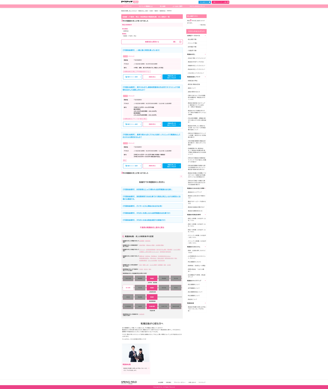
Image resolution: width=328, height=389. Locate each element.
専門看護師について (194, 288)
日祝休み (147, 256)
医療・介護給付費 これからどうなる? (197, 251)
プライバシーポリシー (180, 382)
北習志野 (141, 314)
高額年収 (141, 256)
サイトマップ (202, 382)
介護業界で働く (192, 50)
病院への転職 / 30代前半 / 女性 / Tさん (197, 219)
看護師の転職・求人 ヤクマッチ (129, 10)
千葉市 (141, 269)
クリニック (142, 249)
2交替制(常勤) (160, 245)
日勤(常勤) (142, 245)
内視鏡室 (160, 264)
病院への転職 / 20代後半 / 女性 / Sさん (197, 225)
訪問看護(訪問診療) (165, 251)
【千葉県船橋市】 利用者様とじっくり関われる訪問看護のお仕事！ (148, 189)
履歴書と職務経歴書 (194, 84)
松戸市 (146, 269)
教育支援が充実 (169, 258)
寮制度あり (153, 258)
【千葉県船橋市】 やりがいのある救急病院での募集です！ (144, 220)
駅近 (176, 258)
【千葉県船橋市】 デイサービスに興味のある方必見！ (142, 206)
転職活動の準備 (192, 80)
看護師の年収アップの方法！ (196, 62)
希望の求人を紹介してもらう (171, 77)
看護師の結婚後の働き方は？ (196, 207)
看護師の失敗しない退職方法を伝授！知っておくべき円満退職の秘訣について (197, 127)
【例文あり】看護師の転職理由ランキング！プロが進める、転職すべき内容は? (197, 160)
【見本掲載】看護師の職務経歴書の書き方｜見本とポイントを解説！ (197, 143)
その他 (169, 264)
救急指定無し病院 (161, 249)
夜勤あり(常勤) (150, 245)
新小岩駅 (128, 287)
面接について (192, 88)
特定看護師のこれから (194, 262)
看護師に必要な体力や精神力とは (196, 197)
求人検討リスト (204, 2)
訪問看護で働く (192, 47)
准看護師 (147, 240)
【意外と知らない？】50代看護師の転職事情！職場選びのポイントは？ (196, 97)
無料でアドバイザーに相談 (220, 2)
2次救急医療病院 (150, 249)
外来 (140, 264)
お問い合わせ (192, 382)
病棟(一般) (146, 264)
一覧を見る (202, 25)
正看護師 (141, 240)
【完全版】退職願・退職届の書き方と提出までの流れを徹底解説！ (197, 120)
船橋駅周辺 (162, 10)
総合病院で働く (192, 39)
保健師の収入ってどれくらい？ (196, 65)
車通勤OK (154, 256)
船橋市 (156, 10)
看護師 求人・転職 (143, 10)
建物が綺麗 (160, 258)
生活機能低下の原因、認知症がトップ (196, 276)
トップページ (127, 6)
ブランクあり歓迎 (152, 260)
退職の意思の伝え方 (194, 92)
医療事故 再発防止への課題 (196, 265)
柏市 (150, 269)
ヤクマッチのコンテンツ (197, 6)
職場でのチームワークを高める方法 (197, 202)
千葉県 (151, 10)
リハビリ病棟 (153, 264)
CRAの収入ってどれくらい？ (196, 73)
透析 (165, 264)
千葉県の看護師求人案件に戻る (152, 227)
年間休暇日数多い (144, 258)
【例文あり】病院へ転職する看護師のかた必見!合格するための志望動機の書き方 (196, 182)
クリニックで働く (192, 43)
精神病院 (169, 249)
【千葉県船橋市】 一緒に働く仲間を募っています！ (141, 50)
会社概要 (160, 382)
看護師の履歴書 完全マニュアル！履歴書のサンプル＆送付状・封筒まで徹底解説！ (196, 105)
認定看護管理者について (195, 292)
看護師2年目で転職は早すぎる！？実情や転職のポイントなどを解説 (197, 112)
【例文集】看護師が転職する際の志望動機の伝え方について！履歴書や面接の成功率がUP (197, 167)
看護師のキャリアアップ (195, 192)
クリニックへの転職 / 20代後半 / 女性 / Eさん (197, 236)
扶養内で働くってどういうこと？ (197, 58)
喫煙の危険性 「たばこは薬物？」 (196, 270)
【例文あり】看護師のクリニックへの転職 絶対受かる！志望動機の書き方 (197, 135)
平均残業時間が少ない (164, 256)
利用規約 (168, 382)
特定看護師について (194, 295)
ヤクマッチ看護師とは (146, 6)
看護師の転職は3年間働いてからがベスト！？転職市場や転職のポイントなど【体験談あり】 (197, 175)
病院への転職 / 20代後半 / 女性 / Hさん (197, 231)
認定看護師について (194, 284)
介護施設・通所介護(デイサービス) (149, 251)
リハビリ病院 (176, 249)
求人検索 (162, 6)
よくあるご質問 (177, 6)
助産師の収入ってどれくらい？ (196, 69)
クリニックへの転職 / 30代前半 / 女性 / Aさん (197, 242)
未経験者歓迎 (143, 260)
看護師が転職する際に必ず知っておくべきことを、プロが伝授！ (197, 309)
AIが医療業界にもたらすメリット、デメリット (197, 257)
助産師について (192, 299)
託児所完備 (161, 260)
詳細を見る (152, 77)
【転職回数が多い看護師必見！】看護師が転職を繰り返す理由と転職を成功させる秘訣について (197, 151)
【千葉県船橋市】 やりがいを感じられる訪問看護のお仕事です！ (146, 213)
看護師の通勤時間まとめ (195, 211)
